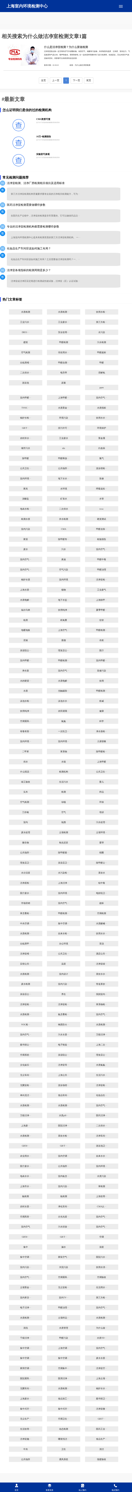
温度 (63, 964)
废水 (25, 549)
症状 (101, 620)
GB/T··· (25, 428)
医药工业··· (101, 1429)
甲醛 (101, 362)
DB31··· (25, 332)
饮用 (101, 681)
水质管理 (63, 1328)
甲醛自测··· (63, 362)
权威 (101, 701)
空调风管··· (25, 1217)
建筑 (25, 342)
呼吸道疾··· (101, 489)
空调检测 (101, 913)
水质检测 (25, 312)
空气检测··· (25, 802)
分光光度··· (63, 1217)
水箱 (63, 762)
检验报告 (101, 539)
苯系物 (63, 751)
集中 (25, 1247)
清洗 (25, 1328)
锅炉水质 (25, 579)
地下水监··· (63, 600)
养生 (63, 994)
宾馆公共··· (25, 964)
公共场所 (25, 1459)
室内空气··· (101, 397)
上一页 (55, 80)
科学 (101, 721)
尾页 (88, 80)
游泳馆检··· (101, 468)
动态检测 (63, 1429)
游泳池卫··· (101, 1146)
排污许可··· (63, 428)
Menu (120, 6)
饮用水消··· (101, 1267)
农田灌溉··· (63, 711)
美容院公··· (25, 650)
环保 (101, 802)
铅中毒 (101, 883)
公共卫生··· (25, 468)
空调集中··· (63, 1368)
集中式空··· (25, 1409)
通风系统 (63, 1459)
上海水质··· (25, 590)
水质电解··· (25, 600)
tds (63, 448)
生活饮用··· (25, 1429)
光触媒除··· (63, 691)
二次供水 (63, 509)
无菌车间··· (25, 1388)
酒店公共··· (101, 954)
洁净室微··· (101, 1409)
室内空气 (25, 1227)
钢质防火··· (63, 1024)
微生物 (25, 842)
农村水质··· (25, 1206)
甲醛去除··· (101, 529)
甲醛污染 (63, 1338)
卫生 (63, 1449)
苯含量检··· (25, 913)
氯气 (101, 458)
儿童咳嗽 (101, 741)
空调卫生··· (63, 1419)
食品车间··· (63, 1095)
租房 (25, 620)
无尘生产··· (25, 1419)
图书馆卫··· (101, 1398)
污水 (63, 549)
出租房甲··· (25, 944)
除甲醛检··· (101, 751)
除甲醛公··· (101, 863)
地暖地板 (25, 630)
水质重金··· (63, 408)
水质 (25, 691)
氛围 (63, 822)
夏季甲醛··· (101, 610)
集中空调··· (63, 923)
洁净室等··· (63, 1065)
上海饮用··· (101, 1196)
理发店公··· (63, 650)
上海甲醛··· (63, 397)
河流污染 (63, 1267)
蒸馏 (63, 640)
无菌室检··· (25, 1085)
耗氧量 (63, 620)
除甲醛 (25, 458)
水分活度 (25, 873)
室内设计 (63, 974)
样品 (101, 792)
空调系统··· (25, 1055)
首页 (43, 80)
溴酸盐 (25, 499)
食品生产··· (101, 1439)
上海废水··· (25, 1398)
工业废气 (101, 590)
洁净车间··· (101, 1136)
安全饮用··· (63, 332)
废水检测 (25, 984)
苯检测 (101, 1186)
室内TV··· (63, 1297)
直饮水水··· (101, 974)
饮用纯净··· (63, 610)
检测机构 (63, 772)
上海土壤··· (101, 1378)
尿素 (63, 383)
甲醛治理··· (63, 1307)
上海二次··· (101, 1045)
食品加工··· (63, 1398)
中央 (25, 1449)
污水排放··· (63, 1227)
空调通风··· (25, 721)
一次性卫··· (63, 731)
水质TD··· (101, 1338)
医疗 (101, 650)
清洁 (101, 1449)
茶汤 (101, 944)
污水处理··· (101, 822)
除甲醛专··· (63, 539)
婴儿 (101, 782)
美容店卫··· (63, 863)
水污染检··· (63, 873)
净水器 (25, 671)
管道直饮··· (101, 984)
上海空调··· (63, 1348)
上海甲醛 (101, 762)
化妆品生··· (101, 1095)
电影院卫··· (101, 893)
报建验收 (101, 1459)
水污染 (101, 332)
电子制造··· (63, 1045)
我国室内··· (101, 994)
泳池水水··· (63, 701)
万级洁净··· (101, 1034)
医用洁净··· (63, 1378)
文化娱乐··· (25, 1065)
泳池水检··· (25, 701)
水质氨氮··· (101, 1065)
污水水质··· (63, 1034)
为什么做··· (101, 1328)
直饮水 (101, 873)
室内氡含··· (63, 1176)
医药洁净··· (101, 1115)
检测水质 (25, 519)
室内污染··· (63, 984)
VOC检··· (25, 1024)
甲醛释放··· (63, 458)
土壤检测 (63, 832)
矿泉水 (63, 499)
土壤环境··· (101, 832)
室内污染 (25, 529)
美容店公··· (25, 994)
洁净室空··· (101, 1368)
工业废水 (63, 438)
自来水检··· (63, 933)
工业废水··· (63, 322)
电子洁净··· (25, 1307)
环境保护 (101, 428)
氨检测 (25, 1196)
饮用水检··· (101, 312)
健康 (101, 711)
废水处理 (25, 832)
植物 (63, 590)
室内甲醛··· (25, 397)
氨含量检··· (63, 1014)
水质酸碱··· (101, 923)
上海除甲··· (101, 600)
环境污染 (63, 418)
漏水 (63, 1247)
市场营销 (25, 903)
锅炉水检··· (25, 418)
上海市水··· (25, 1186)
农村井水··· (25, 438)
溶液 (25, 640)
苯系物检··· (101, 1004)
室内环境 (63, 579)
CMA (63, 529)
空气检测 (25, 352)
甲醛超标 (101, 352)
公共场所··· (63, 468)
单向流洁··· (25, 1095)
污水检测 (101, 342)
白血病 (101, 448)
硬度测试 (101, 519)
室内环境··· (25, 478)
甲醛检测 (63, 342)
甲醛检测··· (101, 630)
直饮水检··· (63, 1136)
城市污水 (25, 448)
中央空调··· (25, 923)
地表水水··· (25, 1176)
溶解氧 (101, 372)
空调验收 (101, 1277)
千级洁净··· (25, 1338)
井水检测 (63, 519)
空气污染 (63, 569)
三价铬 (25, 812)
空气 (63, 812)
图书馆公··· (25, 1045)
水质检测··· (63, 312)
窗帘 (101, 842)
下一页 (76, 80)
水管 (101, 499)
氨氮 (63, 721)
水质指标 (101, 408)
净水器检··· (101, 731)
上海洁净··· (63, 883)
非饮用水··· (63, 352)
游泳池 (25, 383)
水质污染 (101, 1176)
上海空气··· (63, 630)
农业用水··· (25, 1156)
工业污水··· (25, 322)
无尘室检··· (63, 1287)
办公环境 (63, 944)
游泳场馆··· (63, 1085)
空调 (101, 1237)
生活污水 (63, 782)
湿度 (101, 1247)
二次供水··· (25, 372)
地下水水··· (63, 478)
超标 (101, 903)
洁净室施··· (25, 1439)
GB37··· (101, 1419)
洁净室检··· (101, 579)
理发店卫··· (25, 863)
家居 (25, 539)
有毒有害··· (25, 731)
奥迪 (63, 559)
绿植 (63, 802)
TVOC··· (25, 408)
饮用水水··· (101, 418)
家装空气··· (63, 1257)
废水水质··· (101, 1358)
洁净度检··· (25, 883)
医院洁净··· (63, 1125)
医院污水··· (101, 1257)
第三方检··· (101, 322)
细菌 (101, 852)
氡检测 (63, 1196)
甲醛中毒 (101, 559)
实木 (25, 792)
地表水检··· (25, 509)
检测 (63, 792)
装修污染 (101, 671)
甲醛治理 (101, 569)
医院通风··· (25, 1378)
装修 (101, 478)
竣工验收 (25, 782)
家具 (25, 489)
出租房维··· (25, 362)
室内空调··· (63, 1156)
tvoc (102, 509)
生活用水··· (101, 1287)
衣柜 (101, 640)
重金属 (101, 438)
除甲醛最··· (63, 852)
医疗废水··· (25, 893)
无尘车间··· (25, 1075)
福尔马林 (25, 610)
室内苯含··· (25, 1297)
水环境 (63, 489)
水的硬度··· (25, 681)
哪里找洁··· (63, 1439)
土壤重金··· (25, 1287)
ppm (102, 387)
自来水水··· (101, 1156)
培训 (101, 812)
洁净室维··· (25, 954)
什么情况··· (25, 772)
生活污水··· (101, 1075)
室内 (25, 822)
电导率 (63, 372)
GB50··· (25, 1146)
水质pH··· (63, 1115)
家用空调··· (25, 1368)
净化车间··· (63, 1206)
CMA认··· (101, 1206)
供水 (25, 762)
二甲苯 (25, 751)
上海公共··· (63, 1075)
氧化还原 (63, 842)
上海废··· (25, 1125)
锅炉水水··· (101, 1388)
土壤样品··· (63, 1318)
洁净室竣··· (101, 964)
